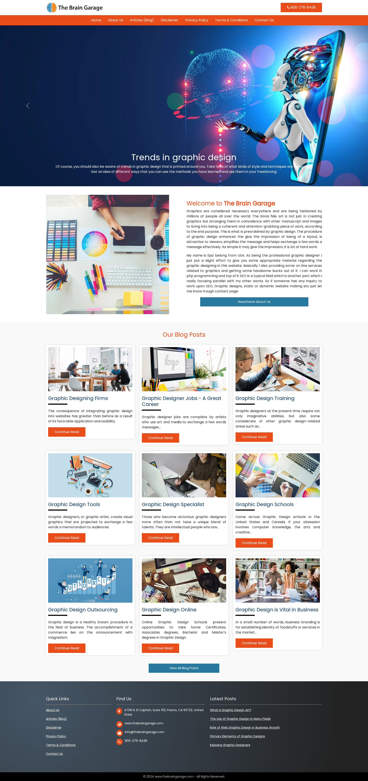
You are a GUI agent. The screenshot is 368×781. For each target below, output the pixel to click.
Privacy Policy (196, 20)
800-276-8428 (303, 7)
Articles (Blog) (142, 20)
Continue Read (67, 431)
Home (96, 20)
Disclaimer (169, 20)
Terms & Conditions (231, 20)
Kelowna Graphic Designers (230, 745)
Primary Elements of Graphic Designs (237, 736)
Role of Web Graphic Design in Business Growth (245, 727)
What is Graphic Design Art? (230, 710)
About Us (115, 20)
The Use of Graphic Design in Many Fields (240, 719)
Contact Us (264, 20)
